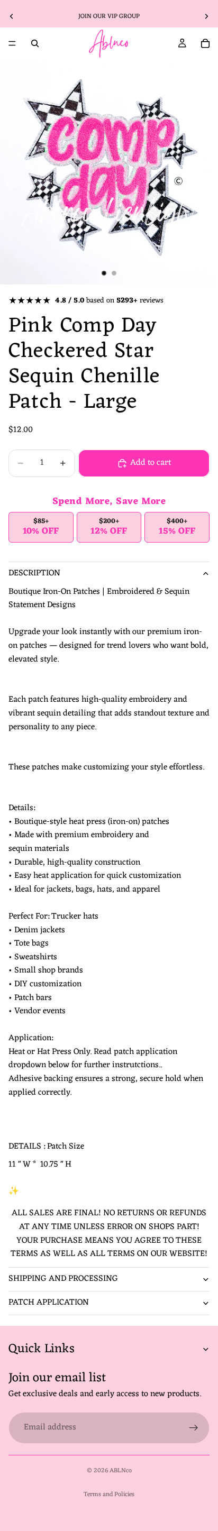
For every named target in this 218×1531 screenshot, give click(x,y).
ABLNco (121, 1471)
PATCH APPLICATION (48, 1302)
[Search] (35, 43)
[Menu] (12, 43)
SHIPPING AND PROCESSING (63, 1278)
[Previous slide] (11, 16)
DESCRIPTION (34, 573)
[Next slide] (206, 16)
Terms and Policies (109, 1494)
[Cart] (205, 43)
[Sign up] (194, 1428)
